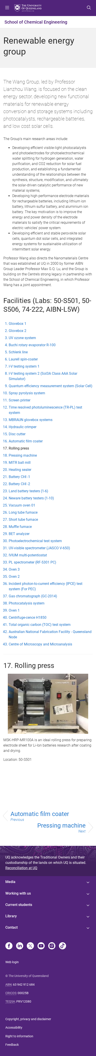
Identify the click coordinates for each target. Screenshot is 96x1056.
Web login (12, 962)
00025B (23, 993)
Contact (11, 927)
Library (11, 916)
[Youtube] (41, 946)
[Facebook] (9, 946)
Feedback (12, 1044)
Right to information (19, 1036)
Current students (18, 905)
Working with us (18, 893)
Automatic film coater (39, 816)
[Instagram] (51, 946)
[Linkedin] (19, 946)
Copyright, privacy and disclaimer (28, 1019)
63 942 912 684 (24, 984)
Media (10, 882)
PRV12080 (23, 1001)
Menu (7, 8)
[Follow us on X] (30, 946)
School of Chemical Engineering (35, 22)
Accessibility (13, 1027)
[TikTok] (62, 946)
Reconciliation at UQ (21, 868)
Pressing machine (61, 828)
